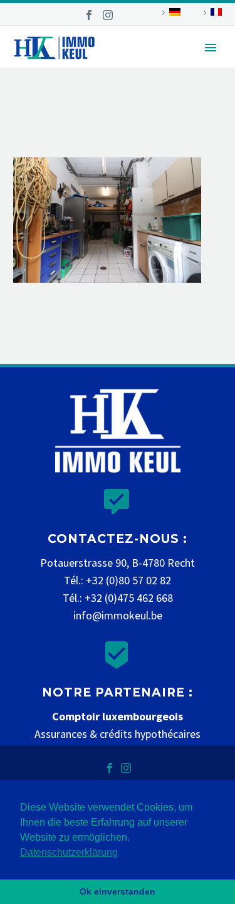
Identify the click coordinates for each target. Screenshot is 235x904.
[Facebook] (89, 15)
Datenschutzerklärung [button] (69, 852)
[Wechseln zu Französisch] (210, 12)
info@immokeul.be (117, 615)
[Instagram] (107, 15)
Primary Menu (210, 47)
